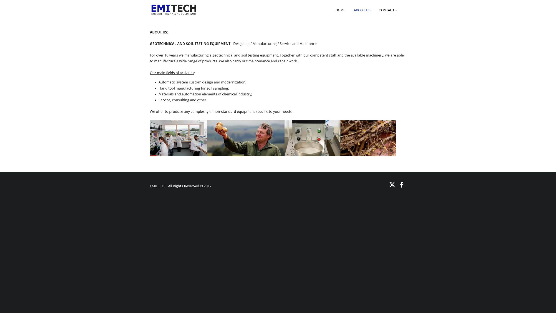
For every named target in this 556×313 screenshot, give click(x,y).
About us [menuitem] (362, 10)
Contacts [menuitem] (388, 10)
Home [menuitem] (341, 10)
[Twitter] (392, 184)
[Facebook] (401, 184)
